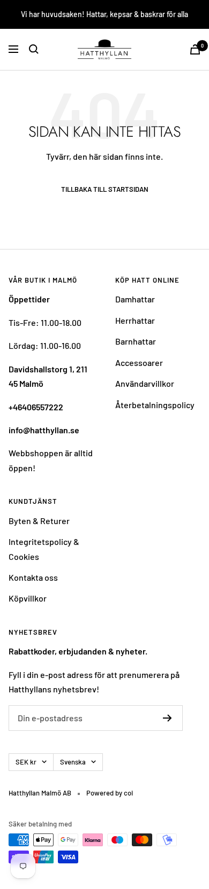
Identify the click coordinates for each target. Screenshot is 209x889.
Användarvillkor (144, 383)
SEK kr (26, 762)
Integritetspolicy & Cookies (44, 548)
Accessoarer (139, 362)
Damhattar (135, 299)
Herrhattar (135, 320)
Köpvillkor (28, 598)
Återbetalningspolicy (155, 405)
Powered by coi (109, 793)
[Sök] (34, 49)
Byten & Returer (39, 521)
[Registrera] (167, 718)
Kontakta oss (33, 577)
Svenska (73, 762)
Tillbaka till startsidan (104, 189)
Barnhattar (135, 341)
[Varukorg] (195, 49)
